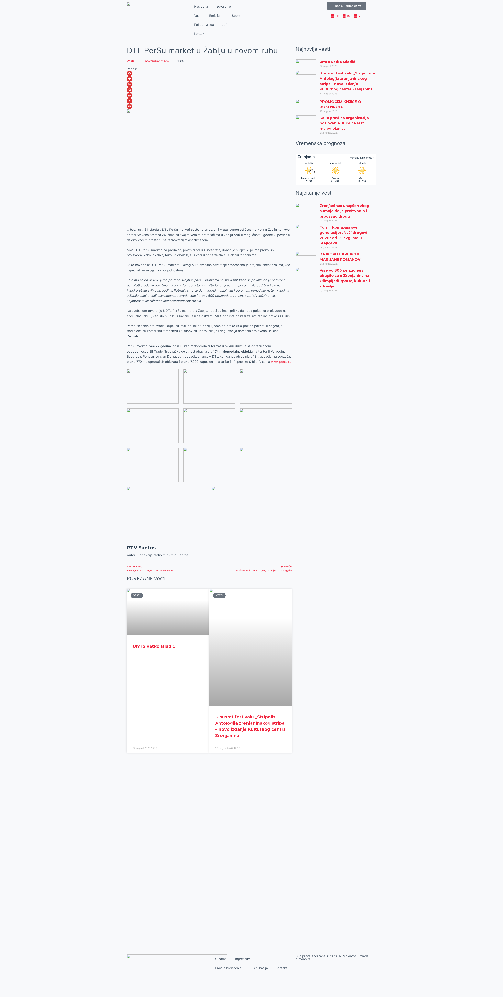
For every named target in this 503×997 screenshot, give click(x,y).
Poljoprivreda (204, 25)
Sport (236, 15)
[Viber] (209, 90)
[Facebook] (209, 73)
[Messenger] (209, 79)
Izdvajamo (223, 6)
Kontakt (200, 34)
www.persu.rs (281, 362)
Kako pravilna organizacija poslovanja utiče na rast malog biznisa (344, 123)
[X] (209, 101)
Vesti (197, 15)
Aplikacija (260, 968)
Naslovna (201, 6)
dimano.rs (303, 959)
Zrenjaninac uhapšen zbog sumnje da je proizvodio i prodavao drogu (344, 211)
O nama (221, 959)
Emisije (214, 15)
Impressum (242, 959)
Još (224, 25)
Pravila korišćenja (228, 968)
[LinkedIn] (209, 84)
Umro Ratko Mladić (154, 646)
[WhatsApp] (209, 95)
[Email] (209, 106)
